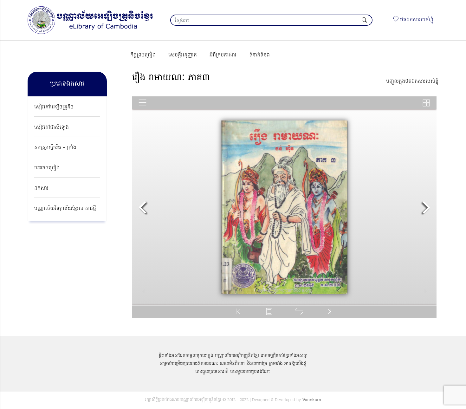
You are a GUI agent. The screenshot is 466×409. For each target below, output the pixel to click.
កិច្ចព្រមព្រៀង (143, 55)
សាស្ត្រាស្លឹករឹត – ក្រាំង (55, 148)
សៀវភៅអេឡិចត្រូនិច (54, 107)
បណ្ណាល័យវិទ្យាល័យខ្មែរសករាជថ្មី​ (65, 208)
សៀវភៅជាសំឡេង (51, 127)
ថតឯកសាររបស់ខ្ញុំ (415, 20)
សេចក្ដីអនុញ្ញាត (182, 55)
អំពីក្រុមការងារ (223, 55)
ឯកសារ (41, 188)
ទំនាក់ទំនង (259, 55)
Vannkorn (311, 400)
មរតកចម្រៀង (47, 168)
